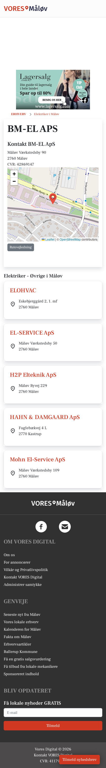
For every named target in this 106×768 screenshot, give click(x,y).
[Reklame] (53, 89)
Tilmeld (53, 725)
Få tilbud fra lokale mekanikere (31, 666)
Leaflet (49, 239)
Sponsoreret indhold (21, 673)
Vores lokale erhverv (21, 621)
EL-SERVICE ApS (32, 333)
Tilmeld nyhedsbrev (79, 759)
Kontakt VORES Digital (23, 577)
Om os (9, 554)
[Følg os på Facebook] (41, 527)
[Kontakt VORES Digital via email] (65, 527)
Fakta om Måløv (17, 636)
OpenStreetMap (70, 239)
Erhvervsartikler (17, 644)
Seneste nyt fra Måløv (22, 614)
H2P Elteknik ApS (33, 375)
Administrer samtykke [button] (23, 584)
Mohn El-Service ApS (37, 459)
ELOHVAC (23, 290)
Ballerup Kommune (20, 651)
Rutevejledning (21, 247)
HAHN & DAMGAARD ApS (45, 417)
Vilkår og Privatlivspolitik (26, 569)
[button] (53, 198)
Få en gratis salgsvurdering (27, 659)
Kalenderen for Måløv (22, 629)
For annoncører (17, 562)
